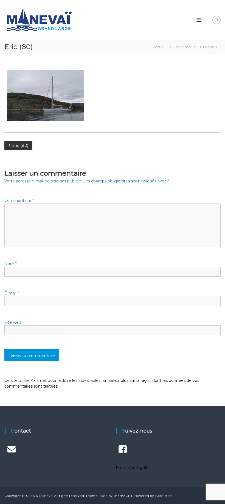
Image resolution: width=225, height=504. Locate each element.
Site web (12, 322)
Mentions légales (133, 467)
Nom (10, 263)
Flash (103, 496)
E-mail (11, 293)
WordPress (163, 496)
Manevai (46, 496)
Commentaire (19, 200)
